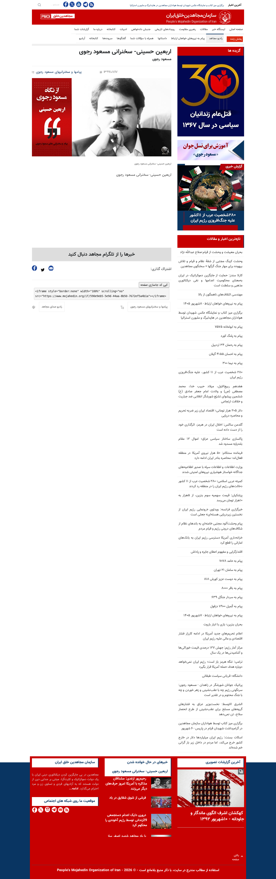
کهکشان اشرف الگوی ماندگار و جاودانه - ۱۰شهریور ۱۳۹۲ (217, 816)
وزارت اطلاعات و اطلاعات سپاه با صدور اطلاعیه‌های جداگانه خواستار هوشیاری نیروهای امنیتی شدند (210, 470)
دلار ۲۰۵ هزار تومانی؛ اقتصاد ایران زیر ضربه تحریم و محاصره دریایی (191, 5)
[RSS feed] (91, 4)
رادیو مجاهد (215, 38)
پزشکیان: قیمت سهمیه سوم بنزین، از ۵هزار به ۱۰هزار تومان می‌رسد (210, 498)
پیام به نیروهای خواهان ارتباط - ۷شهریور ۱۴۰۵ (212, 615)
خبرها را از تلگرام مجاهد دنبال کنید (101, 254)
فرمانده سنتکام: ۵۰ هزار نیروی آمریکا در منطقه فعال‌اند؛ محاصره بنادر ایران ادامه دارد (210, 456)
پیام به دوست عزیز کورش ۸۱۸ (223, 579)
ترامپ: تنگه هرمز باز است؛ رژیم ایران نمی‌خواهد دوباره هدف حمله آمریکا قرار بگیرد (210, 664)
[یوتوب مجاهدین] (78, 4)
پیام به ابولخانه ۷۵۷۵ (228, 327)
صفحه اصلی (236, 29)
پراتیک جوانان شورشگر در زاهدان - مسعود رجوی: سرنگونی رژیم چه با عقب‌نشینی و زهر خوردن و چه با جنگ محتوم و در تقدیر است (210, 690)
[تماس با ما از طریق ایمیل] (60, 810)
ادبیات (123, 29)
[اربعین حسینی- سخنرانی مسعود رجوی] (101, 117)
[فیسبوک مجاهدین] (65, 4)
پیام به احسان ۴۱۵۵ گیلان (225, 354)
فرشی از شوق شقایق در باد (127, 799)
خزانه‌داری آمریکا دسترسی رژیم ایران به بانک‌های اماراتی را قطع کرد (210, 540)
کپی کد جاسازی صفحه (154, 285)
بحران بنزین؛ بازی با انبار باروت (222, 624)
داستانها (162, 38)
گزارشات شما (81, 29)
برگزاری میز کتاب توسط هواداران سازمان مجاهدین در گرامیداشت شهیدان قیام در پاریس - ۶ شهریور (210, 726)
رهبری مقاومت (187, 29)
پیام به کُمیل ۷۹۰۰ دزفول (226, 606)
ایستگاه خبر (218, 29)
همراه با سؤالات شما (142, 38)
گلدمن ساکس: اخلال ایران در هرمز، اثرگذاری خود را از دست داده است (210, 427)
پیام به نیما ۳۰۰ (232, 363)
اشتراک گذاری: (161, 269)
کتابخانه (111, 29)
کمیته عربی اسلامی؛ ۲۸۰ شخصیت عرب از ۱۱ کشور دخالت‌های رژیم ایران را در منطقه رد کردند (210, 484)
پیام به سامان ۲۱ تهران (228, 570)
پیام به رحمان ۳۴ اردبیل (226, 345)
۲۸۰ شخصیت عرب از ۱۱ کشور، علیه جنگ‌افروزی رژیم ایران (210, 375)
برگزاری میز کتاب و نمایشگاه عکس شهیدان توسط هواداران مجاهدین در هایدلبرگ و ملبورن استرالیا (210, 315)
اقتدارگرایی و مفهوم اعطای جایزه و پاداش (216, 552)
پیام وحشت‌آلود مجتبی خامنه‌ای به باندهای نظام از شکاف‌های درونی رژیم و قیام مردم (210, 526)
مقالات (204, 29)
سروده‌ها (107, 38)
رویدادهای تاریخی (165, 29)
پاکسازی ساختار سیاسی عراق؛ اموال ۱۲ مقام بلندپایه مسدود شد (210, 441)
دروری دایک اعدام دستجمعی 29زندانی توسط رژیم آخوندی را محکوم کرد (126, 821)
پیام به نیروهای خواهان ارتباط (188, 38)
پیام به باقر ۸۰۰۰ (231, 588)
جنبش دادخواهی (141, 29)
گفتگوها (121, 38)
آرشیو (82, 38)
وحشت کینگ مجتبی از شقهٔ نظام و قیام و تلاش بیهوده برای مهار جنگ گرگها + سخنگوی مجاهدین (210, 264)
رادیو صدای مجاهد (52, 307)
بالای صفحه (236, 856)
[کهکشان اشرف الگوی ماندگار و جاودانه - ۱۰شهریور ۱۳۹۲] (210, 788)
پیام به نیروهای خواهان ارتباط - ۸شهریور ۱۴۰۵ (212, 303)
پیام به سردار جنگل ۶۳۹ (227, 597)
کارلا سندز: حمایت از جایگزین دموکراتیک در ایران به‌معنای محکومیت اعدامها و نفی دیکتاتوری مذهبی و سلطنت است (210, 280)
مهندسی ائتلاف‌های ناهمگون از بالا (220, 294)
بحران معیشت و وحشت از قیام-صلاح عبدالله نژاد (211, 252)
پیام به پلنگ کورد (231, 336)
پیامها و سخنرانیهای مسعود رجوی (59, 72)
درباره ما (97, 29)
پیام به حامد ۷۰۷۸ (230, 561)
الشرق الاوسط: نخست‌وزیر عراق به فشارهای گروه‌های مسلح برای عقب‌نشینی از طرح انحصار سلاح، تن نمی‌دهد (210, 709)
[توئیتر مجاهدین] (72, 4)
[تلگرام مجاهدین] (85, 4)
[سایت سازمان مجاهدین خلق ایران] (138, 17)
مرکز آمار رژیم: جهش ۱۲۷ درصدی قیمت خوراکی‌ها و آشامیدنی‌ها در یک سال (210, 650)
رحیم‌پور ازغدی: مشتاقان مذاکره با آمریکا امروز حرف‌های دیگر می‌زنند (126, 784)
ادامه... (73, 788)
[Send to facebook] (34, 268)
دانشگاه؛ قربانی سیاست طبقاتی (222, 676)
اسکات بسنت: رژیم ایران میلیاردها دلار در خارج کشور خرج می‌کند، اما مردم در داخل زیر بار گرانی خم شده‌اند (210, 742)
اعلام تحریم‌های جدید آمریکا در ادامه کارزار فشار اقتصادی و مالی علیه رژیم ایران (210, 636)
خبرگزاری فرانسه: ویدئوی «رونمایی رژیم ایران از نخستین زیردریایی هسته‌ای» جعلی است (210, 512)
